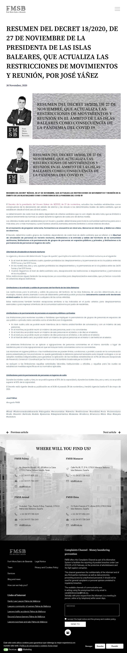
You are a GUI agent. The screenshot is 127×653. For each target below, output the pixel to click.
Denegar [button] (88, 646)
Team (10, 567)
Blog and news (14, 579)
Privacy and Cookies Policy (46, 567)
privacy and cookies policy (104, 619)
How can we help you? (18, 585)
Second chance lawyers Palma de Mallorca (26, 616)
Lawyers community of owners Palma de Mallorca (29, 606)
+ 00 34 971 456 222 (28, 475)
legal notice (82, 619)
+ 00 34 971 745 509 (29, 514)
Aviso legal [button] (53, 646)
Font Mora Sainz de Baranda (20, 561)
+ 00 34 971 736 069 (28, 481)
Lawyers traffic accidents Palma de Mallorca (27, 611)
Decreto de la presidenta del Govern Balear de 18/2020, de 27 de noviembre (44, 204)
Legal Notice (40, 561)
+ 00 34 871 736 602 (80, 475)
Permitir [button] (114, 646)
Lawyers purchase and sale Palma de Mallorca (27, 622)
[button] (6, 649)
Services (11, 573)
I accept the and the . (91, 619)
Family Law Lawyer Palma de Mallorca (24, 601)
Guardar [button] (100, 646)
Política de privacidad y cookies (33, 646)
